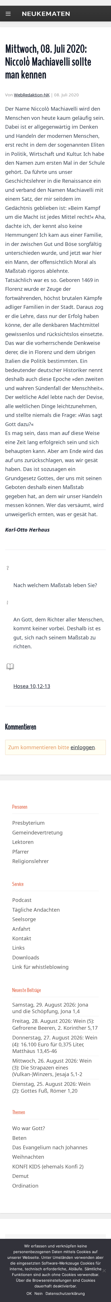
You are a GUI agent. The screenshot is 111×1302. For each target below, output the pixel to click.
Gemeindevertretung (37, 832)
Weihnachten (28, 1156)
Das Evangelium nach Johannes (50, 1147)
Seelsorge (24, 919)
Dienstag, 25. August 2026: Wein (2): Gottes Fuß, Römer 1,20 (51, 1087)
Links (18, 947)
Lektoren (23, 841)
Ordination (25, 1185)
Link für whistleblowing (40, 966)
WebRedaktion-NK (32, 95)
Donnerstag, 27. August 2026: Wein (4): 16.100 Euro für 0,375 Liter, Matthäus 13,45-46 (54, 1044)
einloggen (83, 747)
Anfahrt (21, 928)
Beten (19, 1137)
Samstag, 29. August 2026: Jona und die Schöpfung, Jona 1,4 (50, 1008)
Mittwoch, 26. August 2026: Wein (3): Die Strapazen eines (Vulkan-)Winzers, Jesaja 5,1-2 (52, 1067)
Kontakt (21, 938)
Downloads (25, 957)
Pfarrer (20, 851)
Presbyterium (28, 822)
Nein (38, 1293)
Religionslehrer (30, 861)
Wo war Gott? (28, 1128)
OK (29, 1293)
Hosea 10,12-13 (31, 686)
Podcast (22, 900)
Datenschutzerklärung (65, 1293)
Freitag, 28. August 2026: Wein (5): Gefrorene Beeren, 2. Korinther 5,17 (55, 1024)
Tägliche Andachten (36, 909)
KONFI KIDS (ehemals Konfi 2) (47, 1166)
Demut (20, 1175)
